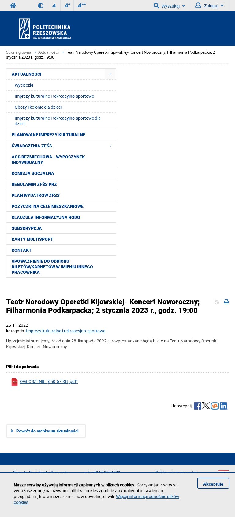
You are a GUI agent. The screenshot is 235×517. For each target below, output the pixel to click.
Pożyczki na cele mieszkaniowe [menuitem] (48, 206)
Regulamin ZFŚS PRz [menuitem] (34, 184)
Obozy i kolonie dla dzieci (38, 107)
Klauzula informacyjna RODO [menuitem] (46, 217)
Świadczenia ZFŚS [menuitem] (32, 145)
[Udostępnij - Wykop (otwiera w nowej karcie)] (215, 406)
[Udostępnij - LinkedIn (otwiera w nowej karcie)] (224, 406)
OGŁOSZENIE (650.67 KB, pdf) (49, 381)
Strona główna (18, 52)
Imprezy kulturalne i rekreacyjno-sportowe (54, 96)
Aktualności (48, 52)
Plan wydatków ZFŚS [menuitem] (36, 195)
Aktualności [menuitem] (26, 74)
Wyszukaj (171, 6)
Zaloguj (210, 6)
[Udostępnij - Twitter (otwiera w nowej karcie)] (206, 406)
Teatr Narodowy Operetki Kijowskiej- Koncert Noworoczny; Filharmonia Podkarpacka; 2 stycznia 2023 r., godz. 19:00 (110, 55)
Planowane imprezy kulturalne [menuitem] (48, 134)
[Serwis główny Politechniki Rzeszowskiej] (13, 5)
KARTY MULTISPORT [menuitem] (32, 239)
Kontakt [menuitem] (22, 250)
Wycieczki (24, 85)
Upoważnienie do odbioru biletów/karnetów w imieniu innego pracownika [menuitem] (52, 267)
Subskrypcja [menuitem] (27, 228)
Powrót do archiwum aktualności (47, 430)
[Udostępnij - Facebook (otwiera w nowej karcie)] (197, 406)
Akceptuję (213, 484)
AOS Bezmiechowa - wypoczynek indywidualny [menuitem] (48, 159)
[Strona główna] (61, 28)
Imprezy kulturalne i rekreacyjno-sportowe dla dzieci (58, 120)
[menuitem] (110, 74)
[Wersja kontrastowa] (43, 5)
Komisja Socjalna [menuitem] (33, 173)
